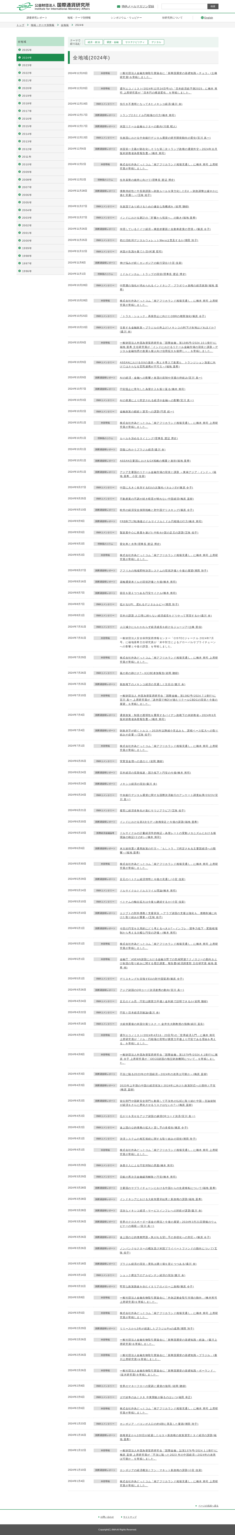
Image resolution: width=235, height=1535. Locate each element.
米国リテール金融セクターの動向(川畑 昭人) (148, 126)
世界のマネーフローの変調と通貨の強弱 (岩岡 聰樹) (153, 1386)
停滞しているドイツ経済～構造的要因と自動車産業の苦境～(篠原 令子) (165, 229)
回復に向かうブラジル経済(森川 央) (143, 449)
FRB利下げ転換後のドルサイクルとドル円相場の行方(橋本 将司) (161, 521)
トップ (20, 25)
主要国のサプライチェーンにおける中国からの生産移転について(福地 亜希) (168, 1188)
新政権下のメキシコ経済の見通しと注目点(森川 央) (152, 684)
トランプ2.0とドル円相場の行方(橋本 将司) (148, 115)
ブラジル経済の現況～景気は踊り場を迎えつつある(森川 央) (158, 1263)
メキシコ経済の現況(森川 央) (138, 783)
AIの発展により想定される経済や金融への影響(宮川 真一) (157, 400)
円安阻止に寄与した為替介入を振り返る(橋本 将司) (152, 389)
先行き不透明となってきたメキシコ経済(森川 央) (151, 104)
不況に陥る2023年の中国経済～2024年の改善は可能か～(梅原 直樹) (164, 1074)
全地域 (65, 25)
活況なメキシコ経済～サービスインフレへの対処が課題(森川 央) (161, 1210)
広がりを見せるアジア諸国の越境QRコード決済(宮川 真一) (158, 1116)
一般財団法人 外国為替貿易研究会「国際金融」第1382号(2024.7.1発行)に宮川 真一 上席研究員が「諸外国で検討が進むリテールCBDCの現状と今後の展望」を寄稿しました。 (169, 699)
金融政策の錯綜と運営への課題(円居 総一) (147, 411)
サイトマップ (130, 1517)
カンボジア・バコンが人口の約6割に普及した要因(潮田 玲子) (159, 1423)
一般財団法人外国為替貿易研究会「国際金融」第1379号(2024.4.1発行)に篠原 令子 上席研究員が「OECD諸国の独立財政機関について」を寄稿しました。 (169, 1058)
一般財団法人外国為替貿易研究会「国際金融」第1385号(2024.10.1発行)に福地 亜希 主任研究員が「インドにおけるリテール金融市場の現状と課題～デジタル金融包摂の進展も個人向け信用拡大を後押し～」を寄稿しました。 (169, 347)
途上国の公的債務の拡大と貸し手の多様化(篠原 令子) (154, 1127)
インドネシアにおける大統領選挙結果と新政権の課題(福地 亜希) (161, 1199)
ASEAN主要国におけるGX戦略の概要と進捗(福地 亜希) (155, 460)
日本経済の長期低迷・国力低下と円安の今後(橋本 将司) (155, 772)
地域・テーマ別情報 (43, 25)
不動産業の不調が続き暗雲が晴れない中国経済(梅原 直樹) (157, 498)
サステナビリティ (135, 42)
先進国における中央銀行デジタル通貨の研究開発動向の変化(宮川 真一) (165, 137)
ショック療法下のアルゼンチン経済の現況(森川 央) (152, 1275)
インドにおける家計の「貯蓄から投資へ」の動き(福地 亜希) (158, 217)
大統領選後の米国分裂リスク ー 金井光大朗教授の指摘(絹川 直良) (162, 1023)
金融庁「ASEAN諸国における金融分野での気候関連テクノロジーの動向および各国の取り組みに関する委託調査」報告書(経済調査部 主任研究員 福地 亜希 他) (168, 963)
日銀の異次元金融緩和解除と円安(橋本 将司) (148, 1176)
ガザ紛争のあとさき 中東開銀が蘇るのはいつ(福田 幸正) (156, 1397)
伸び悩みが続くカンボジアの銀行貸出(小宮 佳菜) (151, 262)
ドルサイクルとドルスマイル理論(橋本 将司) (148, 890)
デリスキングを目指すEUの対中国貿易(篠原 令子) (152, 978)
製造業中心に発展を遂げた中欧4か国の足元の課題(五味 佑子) (159, 532)
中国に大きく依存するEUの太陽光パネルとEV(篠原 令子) (156, 487)
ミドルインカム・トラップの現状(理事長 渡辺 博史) (153, 274)
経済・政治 (94, 42)
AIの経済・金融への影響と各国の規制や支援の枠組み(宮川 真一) (161, 377)
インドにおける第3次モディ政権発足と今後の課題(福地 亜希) (159, 821)
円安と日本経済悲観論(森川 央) (140, 1012)
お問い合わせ (107, 1517)
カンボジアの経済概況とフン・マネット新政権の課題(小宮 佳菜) (161, 1470)
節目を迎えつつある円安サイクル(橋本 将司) (148, 593)
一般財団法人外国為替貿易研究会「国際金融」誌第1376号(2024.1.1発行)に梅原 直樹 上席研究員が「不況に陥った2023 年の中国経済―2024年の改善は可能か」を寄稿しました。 (169, 1454)
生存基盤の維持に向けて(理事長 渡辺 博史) (147, 179)
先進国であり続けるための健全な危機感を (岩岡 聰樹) (154, 206)
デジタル (156, 42)
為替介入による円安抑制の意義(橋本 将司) (147, 1165)
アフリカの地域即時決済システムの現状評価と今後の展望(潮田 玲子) (164, 570)
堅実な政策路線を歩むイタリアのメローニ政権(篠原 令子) (157, 1286)
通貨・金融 (113, 42)
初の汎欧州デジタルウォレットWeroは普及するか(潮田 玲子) (159, 240)
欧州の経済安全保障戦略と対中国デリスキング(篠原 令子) (157, 509)
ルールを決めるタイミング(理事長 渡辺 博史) (149, 438)
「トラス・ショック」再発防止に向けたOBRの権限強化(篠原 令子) (163, 316)
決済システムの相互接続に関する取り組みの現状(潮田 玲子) (158, 1138)
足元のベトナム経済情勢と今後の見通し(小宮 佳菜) (152, 879)
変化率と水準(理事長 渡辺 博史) (140, 543)
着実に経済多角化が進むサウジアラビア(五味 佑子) (152, 810)
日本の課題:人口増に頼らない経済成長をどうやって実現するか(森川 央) (166, 615)
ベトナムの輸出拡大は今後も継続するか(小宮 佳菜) (152, 901)
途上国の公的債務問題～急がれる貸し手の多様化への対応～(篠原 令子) (165, 1237)
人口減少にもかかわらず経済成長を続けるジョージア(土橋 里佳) (161, 626)
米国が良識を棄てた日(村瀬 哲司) (141, 251)
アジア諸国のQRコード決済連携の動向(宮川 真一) (152, 989)
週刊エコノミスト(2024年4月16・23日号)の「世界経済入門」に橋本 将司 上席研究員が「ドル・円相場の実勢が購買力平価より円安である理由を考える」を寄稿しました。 (168, 1039)
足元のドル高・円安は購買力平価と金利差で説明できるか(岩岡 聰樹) (164, 1001)
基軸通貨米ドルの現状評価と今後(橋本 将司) (148, 581)
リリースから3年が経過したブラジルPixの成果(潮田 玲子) (157, 1328)
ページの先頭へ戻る (208, 1506)
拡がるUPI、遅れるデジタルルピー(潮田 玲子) (149, 604)
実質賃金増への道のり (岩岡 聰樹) (142, 761)
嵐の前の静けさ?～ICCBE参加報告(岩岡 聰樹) (149, 673)
